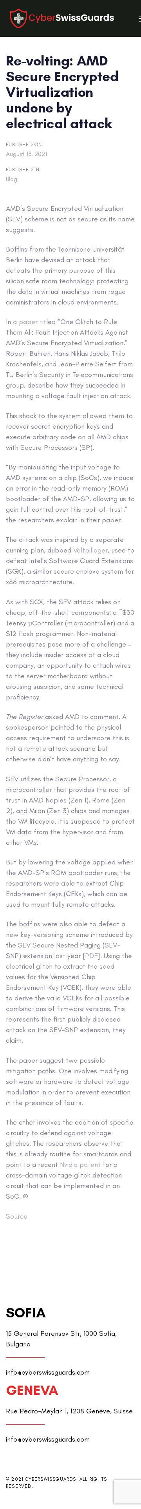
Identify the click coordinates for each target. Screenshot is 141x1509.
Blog (11, 179)
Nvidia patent (80, 1164)
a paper (25, 321)
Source (16, 1216)
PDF (91, 955)
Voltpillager (90, 550)
